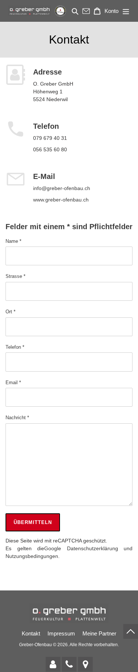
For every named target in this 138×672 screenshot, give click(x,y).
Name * (13, 241)
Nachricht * (17, 417)
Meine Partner (99, 633)
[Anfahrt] (85, 664)
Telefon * (15, 347)
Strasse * (15, 276)
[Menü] (125, 11)
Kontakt (31, 633)
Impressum (61, 633)
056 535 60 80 (50, 149)
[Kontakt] (53, 664)
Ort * (10, 311)
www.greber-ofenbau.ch (61, 200)
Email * (13, 382)
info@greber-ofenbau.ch (61, 188)
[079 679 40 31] (69, 664)
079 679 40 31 (50, 138)
